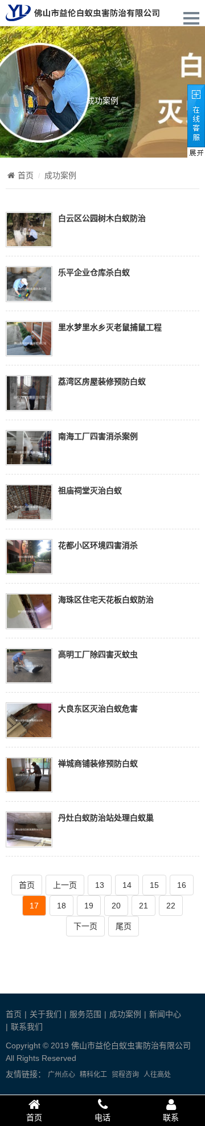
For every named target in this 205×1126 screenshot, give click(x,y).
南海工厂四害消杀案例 (98, 436)
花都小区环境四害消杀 (98, 545)
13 (99, 885)
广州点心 (61, 1075)
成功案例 (102, 100)
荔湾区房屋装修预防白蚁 (102, 381)
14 (127, 885)
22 (170, 905)
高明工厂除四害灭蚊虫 (98, 654)
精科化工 (93, 1075)
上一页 (65, 885)
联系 (171, 1117)
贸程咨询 (125, 1075)
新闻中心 (165, 1014)
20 (116, 905)
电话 (102, 1117)
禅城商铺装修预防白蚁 (98, 763)
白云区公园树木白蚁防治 (102, 217)
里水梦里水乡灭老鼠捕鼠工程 (110, 326)
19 (88, 905)
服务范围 (85, 1014)
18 (61, 905)
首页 (26, 175)
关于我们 (46, 1014)
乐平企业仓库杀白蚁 (94, 272)
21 (143, 905)
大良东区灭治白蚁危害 (98, 708)
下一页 (85, 926)
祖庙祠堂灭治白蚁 (90, 490)
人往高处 (157, 1075)
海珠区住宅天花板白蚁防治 (106, 599)
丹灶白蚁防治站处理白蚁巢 (106, 817)
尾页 (124, 926)
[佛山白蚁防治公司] (82, 14)
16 (181, 885)
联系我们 (27, 1026)
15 (154, 885)
